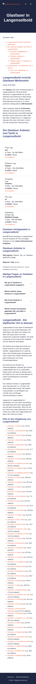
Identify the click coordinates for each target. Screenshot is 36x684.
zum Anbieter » (10, 157)
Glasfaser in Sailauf (14, 623)
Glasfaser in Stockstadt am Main (18, 641)
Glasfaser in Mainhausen (16, 571)
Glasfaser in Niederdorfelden (17, 590)
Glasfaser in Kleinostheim (16, 543)
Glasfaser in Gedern (14, 477)
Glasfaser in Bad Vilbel (15, 440)
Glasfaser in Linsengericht (16, 562)
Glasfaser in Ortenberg (15, 599)
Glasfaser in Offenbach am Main (18, 594)
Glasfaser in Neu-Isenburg (16, 576)
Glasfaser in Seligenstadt (16, 632)
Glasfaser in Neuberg (14, 580)
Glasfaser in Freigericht (15, 468)
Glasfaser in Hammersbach (16, 496)
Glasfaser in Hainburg (15, 491)
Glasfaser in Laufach (14, 552)
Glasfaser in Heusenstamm (16, 505)
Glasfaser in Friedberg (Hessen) (18, 473)
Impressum (10, 677)
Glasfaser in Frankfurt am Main (18, 463)
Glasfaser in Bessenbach (16, 445)
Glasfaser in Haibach (14, 487)
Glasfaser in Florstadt (14, 459)
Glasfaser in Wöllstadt (15, 655)
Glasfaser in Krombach (15, 548)
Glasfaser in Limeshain (15, 557)
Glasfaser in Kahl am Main (16, 524)
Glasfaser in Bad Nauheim (16, 431)
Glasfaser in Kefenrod (15, 538)
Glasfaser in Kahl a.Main (15, 520)
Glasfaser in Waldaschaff (16, 646)
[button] (25, 4)
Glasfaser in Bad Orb (14, 435)
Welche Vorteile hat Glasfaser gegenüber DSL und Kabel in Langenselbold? (15, 311)
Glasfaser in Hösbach (14, 515)
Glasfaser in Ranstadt (15, 604)
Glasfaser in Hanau (14, 501)
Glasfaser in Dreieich (14, 454)
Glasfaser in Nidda (13, 585)
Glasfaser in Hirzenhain (15, 510)
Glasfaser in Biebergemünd (16, 449)
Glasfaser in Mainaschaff (16, 566)
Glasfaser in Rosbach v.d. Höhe (18, 618)
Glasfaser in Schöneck (15, 627)
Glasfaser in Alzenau (14, 426)
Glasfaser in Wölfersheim (16, 651)
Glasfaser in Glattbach (15, 482)
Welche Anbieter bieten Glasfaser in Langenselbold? (15, 292)
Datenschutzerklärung (22, 677)
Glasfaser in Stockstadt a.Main (18, 637)
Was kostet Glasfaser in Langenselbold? (13, 301)
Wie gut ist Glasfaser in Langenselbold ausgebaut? (14, 284)
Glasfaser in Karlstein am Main (18, 534)
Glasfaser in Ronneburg (15, 613)
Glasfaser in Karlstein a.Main (17, 529)
